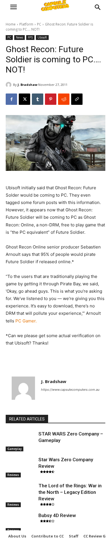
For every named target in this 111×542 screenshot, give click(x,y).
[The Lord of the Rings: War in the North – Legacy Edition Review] (21, 493)
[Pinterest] (50, 99)
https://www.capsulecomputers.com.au (70, 390)
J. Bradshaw (27, 84)
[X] (24, 99)
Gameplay (14, 449)
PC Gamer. (25, 321)
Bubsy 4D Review (57, 515)
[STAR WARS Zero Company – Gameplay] (21, 441)
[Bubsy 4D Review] (21, 522)
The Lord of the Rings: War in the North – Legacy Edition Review (70, 492)
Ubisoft (42, 37)
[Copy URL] (77, 99)
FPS (30, 37)
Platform (26, 24)
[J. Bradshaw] (9, 85)
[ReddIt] (63, 99)
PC (39, 24)
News (19, 37)
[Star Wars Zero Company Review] (21, 466)
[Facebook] (11, 99)
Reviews (13, 475)
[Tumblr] (37, 99)
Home (11, 24)
